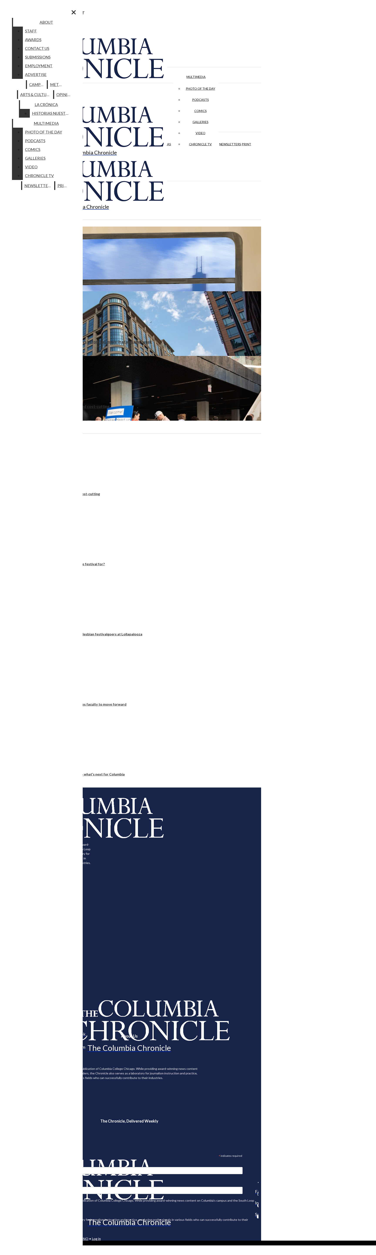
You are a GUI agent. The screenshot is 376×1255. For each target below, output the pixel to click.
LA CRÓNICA (46, 104)
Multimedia (196, 77)
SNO (84, 1238)
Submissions (37, 57)
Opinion (65, 94)
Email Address (17, 1164)
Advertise (36, 74)
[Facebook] (256, 1182)
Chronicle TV (200, 144)
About (46, 22)
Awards (33, 39)
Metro (57, 84)
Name (12, 1184)
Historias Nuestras (52, 113)
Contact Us (37, 48)
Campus (37, 84)
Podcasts (200, 100)
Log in (96, 1238)
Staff (31, 31)
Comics (200, 111)
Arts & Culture (35, 94)
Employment (38, 65)
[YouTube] (256, 1216)
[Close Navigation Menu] (73, 12)
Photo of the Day (200, 88)
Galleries (200, 122)
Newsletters (230, 144)
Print (246, 144)
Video (200, 133)
